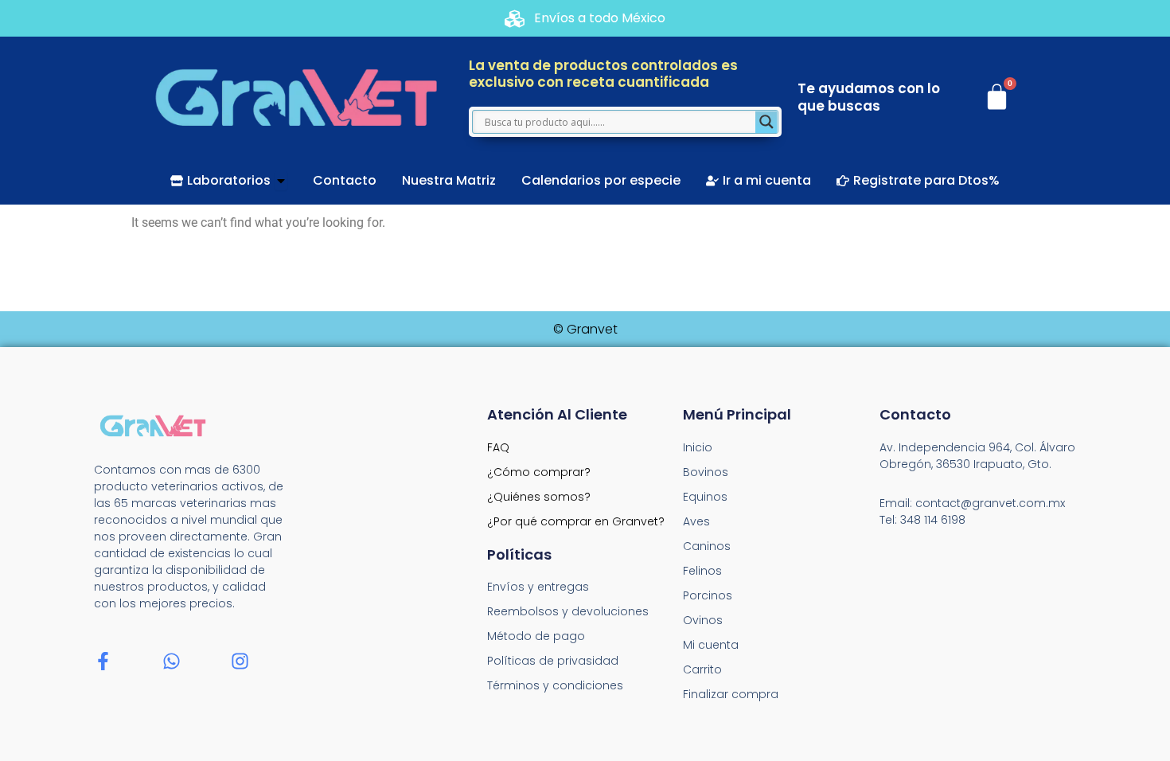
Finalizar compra (730, 694)
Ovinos (703, 620)
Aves (696, 521)
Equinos (705, 497)
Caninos (707, 546)
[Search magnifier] (766, 122)
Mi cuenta (711, 645)
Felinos (702, 571)
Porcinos (707, 595)
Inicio (697, 447)
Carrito (702, 669)
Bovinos (705, 472)
